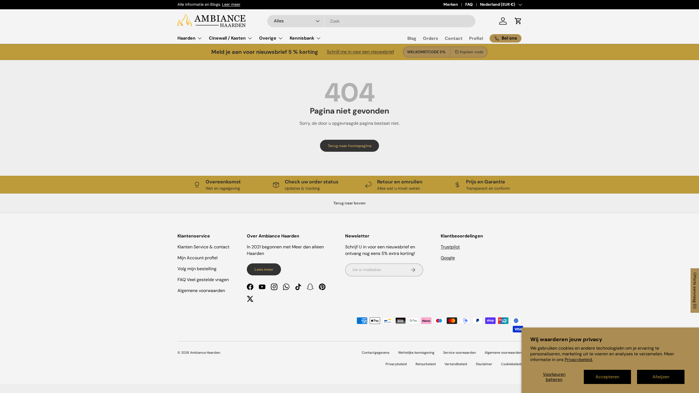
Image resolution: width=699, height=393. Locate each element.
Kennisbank (302, 38)
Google (448, 258)
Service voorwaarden (459, 352)
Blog (411, 38)
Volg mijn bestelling (197, 269)
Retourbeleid (426, 364)
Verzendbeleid (456, 364)
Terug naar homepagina (349, 145)
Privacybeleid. (579, 359)
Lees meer (263, 269)
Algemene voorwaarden (201, 290)
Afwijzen (661, 377)
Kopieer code (471, 51)
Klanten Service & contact (203, 247)
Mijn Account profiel (197, 258)
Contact (454, 38)
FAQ (469, 4)
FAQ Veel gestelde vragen (203, 279)
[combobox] (371, 21)
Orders (430, 38)
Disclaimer (484, 364)
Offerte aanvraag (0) (694, 290)
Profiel (476, 38)
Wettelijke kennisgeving (416, 352)
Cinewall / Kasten (227, 38)
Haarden (186, 38)
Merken (450, 4)
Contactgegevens (375, 352)
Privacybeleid (396, 364)
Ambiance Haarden (205, 352)
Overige (267, 38)
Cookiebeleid (511, 364)
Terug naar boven (349, 203)
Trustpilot (450, 247)
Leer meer (231, 4)
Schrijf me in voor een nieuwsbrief (360, 52)
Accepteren (607, 377)
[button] (518, 21)
